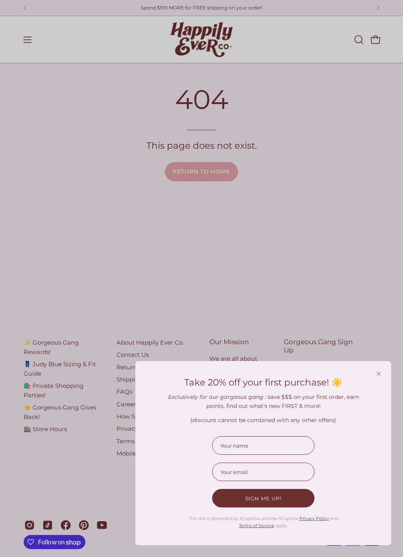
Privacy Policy (314, 518)
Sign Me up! (263, 498)
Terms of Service (256, 525)
